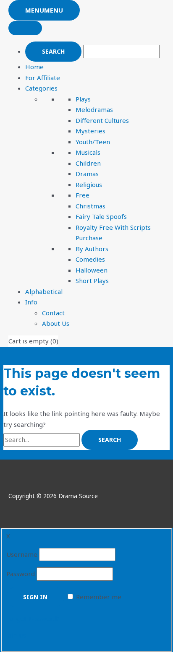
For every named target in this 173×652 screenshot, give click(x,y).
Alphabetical (44, 291)
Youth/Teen (93, 142)
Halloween (91, 270)
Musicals (88, 152)
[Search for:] (42, 439)
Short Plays (92, 280)
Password (20, 573)
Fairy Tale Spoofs (101, 216)
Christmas (90, 206)
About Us (55, 323)
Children (88, 163)
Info (31, 302)
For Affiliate (42, 77)
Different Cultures (102, 120)
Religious (89, 184)
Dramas (87, 173)
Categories (41, 88)
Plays (83, 99)
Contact (53, 313)
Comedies (90, 259)
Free (82, 195)
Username (21, 554)
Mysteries (90, 131)
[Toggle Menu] (25, 28)
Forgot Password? (33, 618)
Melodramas (94, 109)
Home (34, 66)
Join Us (16, 635)
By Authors (92, 248)
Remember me (98, 596)
